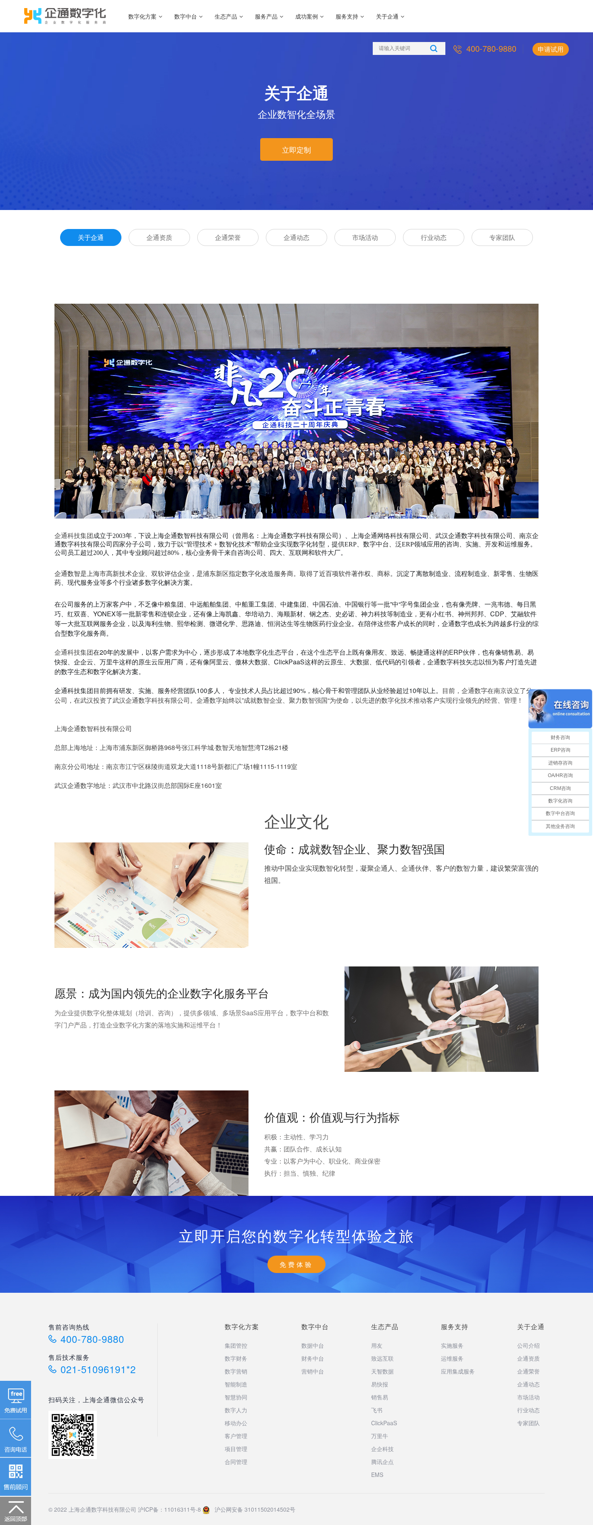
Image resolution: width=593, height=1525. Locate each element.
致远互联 (382, 1358)
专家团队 (502, 237)
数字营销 (236, 1371)
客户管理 (236, 1436)
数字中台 (185, 16)
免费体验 (296, 1264)
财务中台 (312, 1358)
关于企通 (387, 16)
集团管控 (236, 1345)
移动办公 (236, 1423)
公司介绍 (528, 1345)
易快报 (379, 1384)
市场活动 (365, 237)
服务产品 (266, 16)
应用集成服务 (458, 1371)
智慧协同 (236, 1397)
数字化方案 (142, 16)
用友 (376, 1345)
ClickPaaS (384, 1423)
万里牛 (379, 1436)
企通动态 (296, 237)
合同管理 (236, 1462)
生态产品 (226, 16)
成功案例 (306, 16)
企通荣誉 (228, 237)
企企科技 (382, 1449)
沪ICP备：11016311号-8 (169, 1509)
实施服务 (452, 1345)
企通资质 (159, 237)
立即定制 (296, 149)
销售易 (379, 1397)
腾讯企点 (382, 1462)
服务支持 (347, 16)
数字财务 (236, 1358)
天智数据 (382, 1371)
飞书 (376, 1410)
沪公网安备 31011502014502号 (252, 1509)
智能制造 (236, 1384)
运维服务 (452, 1358)
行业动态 (434, 237)
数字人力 (236, 1410)
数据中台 (312, 1345)
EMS (377, 1474)
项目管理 (236, 1449)
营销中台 (312, 1371)
